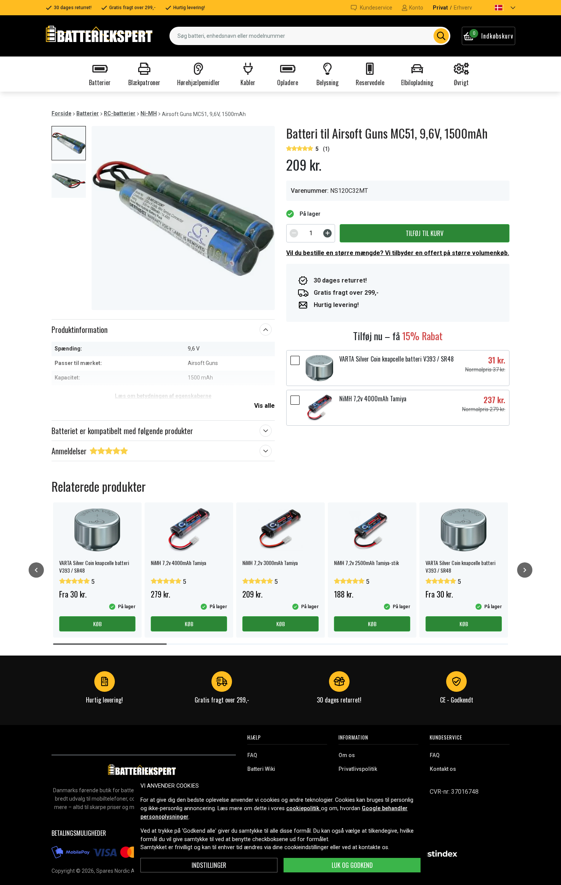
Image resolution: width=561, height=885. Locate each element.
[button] (498, 7)
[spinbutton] (310, 233)
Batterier (87, 113)
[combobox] (309, 36)
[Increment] (327, 233)
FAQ (252, 755)
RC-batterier (119, 113)
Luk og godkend (352, 865)
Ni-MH (148, 113)
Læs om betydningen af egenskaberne (163, 396)
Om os (347, 755)
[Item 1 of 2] (183, 218)
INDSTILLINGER (209, 865)
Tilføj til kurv (424, 233)
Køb (97, 624)
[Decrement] (294, 233)
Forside (61, 113)
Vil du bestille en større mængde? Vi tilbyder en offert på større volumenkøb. (397, 253)
